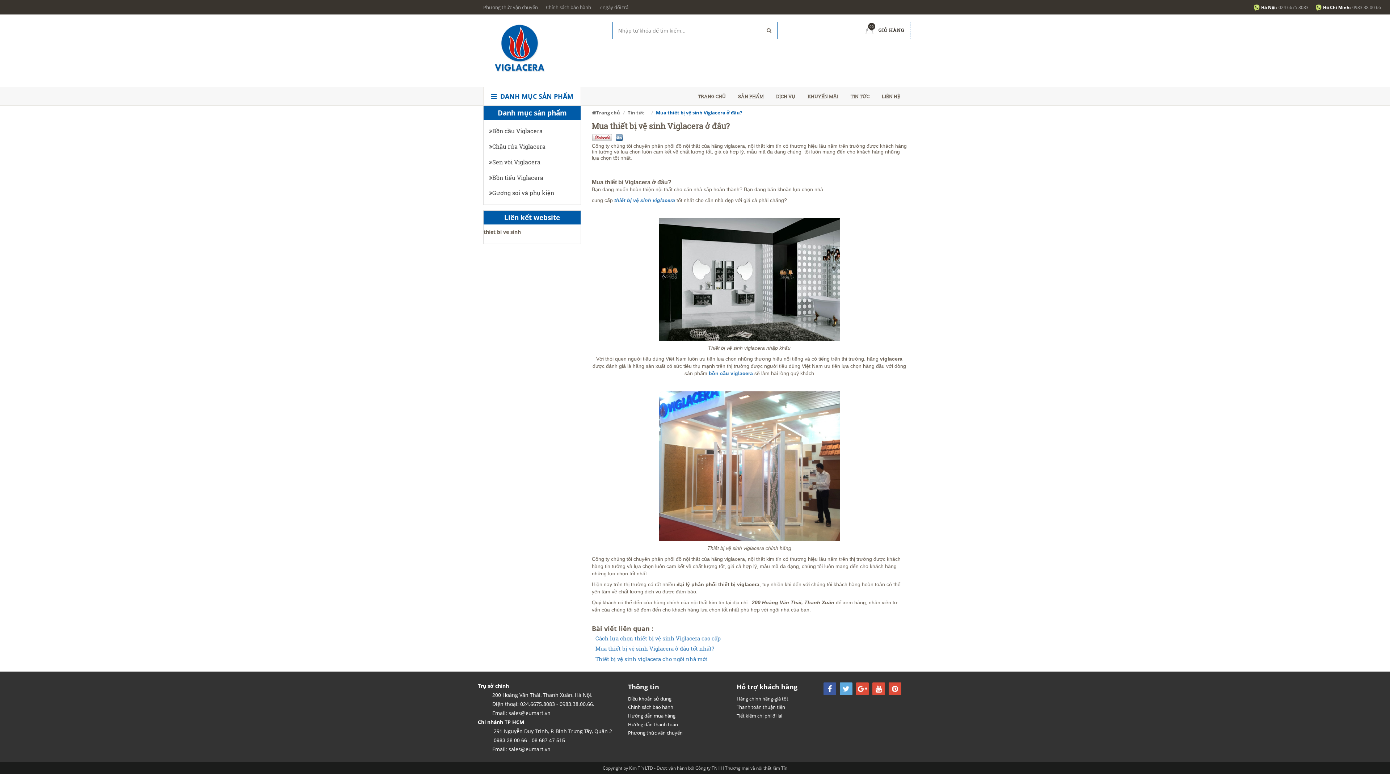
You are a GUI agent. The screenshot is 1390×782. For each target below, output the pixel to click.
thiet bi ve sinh (502, 231)
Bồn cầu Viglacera (517, 131)
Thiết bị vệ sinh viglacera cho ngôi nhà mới (651, 659)
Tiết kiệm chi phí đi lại (759, 715)
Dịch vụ (785, 96)
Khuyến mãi (823, 96)
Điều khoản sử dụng (649, 698)
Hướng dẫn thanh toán (653, 724)
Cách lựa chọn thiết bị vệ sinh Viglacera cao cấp (658, 638)
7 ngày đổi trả (613, 7)
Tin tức (860, 96)
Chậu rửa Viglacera (519, 146)
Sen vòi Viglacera (516, 162)
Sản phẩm (751, 96)
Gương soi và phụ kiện (523, 193)
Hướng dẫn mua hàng (651, 715)
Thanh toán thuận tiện (761, 707)
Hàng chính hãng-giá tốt (762, 698)
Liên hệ (891, 96)
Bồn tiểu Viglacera (517, 177)
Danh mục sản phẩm (535, 96)
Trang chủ (712, 96)
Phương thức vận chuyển (510, 7)
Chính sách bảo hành (568, 7)
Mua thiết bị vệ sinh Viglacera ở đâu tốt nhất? (654, 649)
